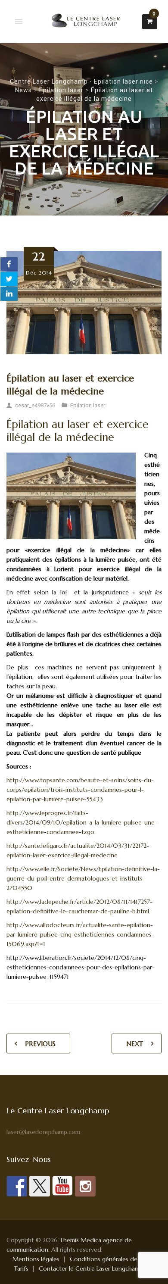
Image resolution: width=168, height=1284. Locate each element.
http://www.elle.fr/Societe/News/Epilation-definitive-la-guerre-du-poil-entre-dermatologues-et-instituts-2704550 (83, 878)
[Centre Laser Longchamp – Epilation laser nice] (84, 21)
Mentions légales (35, 1259)
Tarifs (21, 1268)
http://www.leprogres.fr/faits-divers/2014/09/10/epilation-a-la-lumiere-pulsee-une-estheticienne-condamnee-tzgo (81, 822)
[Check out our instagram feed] (85, 1186)
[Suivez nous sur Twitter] (39, 1186)
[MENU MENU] (18, 22)
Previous (40, 1044)
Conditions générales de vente (112, 1259)
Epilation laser (87, 405)
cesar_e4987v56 (35, 405)
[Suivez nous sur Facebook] (16, 1186)
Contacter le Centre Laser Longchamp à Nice (100, 1268)
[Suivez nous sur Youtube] (62, 1186)
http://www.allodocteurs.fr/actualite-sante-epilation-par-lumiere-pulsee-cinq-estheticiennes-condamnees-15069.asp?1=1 (80, 934)
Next (134, 1044)
